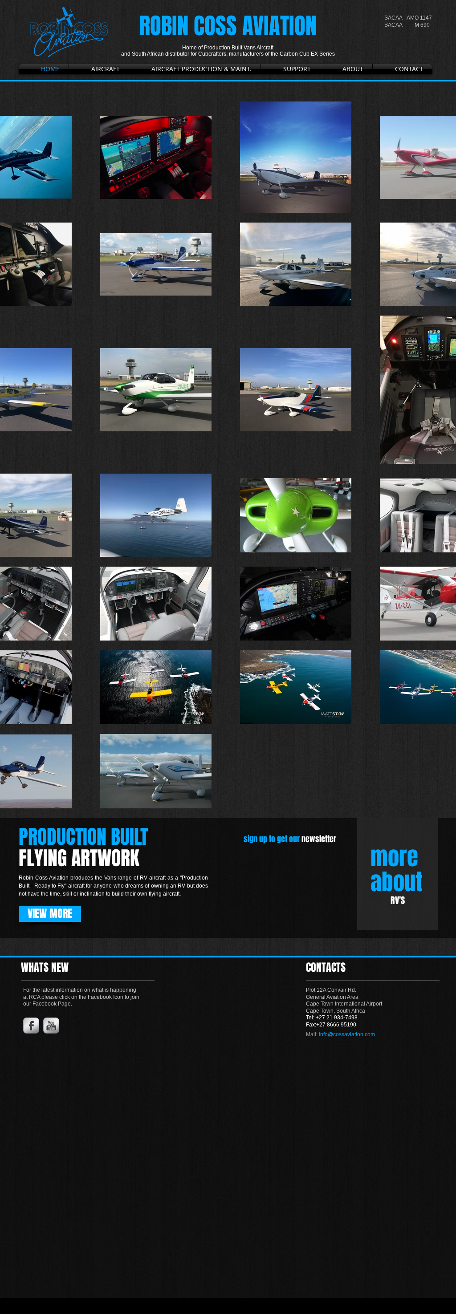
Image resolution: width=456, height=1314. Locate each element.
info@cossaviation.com (347, 1034)
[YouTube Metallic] (51, 1026)
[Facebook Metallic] (31, 1026)
